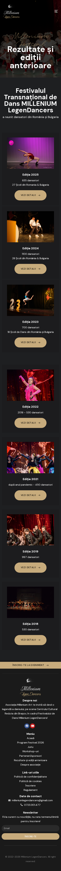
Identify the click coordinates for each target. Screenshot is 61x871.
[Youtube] (32, 725)
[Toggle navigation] (49, 11)
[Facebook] (26, 725)
